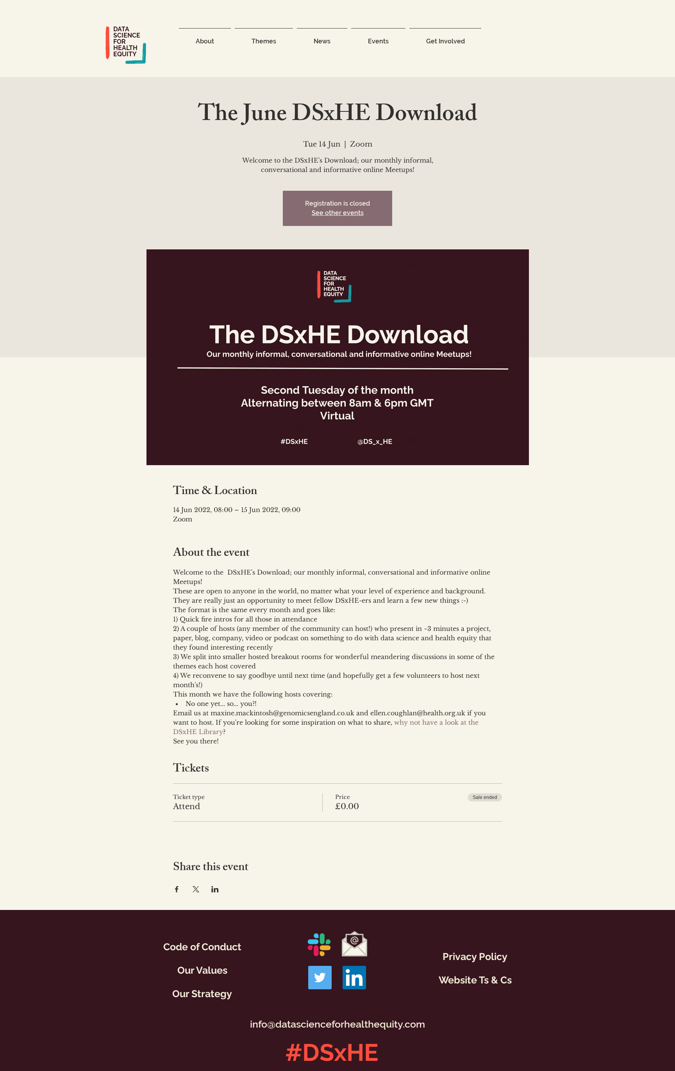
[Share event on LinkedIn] (215, 889)
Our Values (202, 970)
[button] (205, 38)
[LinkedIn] (354, 977)
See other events (338, 213)
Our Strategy (202, 993)
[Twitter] (320, 977)
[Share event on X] (196, 889)
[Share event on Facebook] (176, 889)
